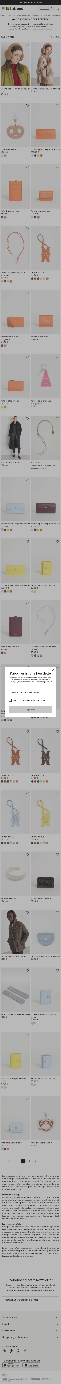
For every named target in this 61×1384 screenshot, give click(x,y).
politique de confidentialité (33, 700)
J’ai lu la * (29, 700)
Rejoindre (30, 709)
